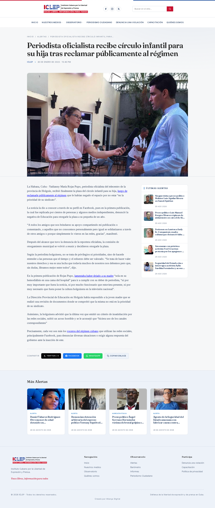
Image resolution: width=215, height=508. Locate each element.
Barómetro (135, 467)
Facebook (73, 356)
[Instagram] (112, 8)
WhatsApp (94, 356)
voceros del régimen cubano (82, 331)
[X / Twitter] (118, 8)
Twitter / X (53, 356)
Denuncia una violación (130, 22)
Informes (134, 471)
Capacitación (155, 22)
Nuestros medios (51, 22)
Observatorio (73, 22)
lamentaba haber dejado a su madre (93, 275)
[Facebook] (105, 8)
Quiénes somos (175, 22)
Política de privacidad (192, 471)
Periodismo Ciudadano (99, 22)
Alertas (42, 37)
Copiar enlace (118, 356)
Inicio (34, 22)
